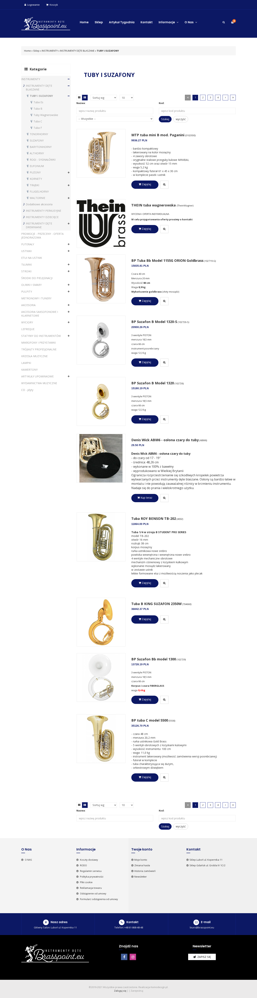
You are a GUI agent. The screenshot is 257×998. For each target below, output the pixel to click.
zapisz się (204, 957)
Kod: (161, 103)
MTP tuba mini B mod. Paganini (157, 135)
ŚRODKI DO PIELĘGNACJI (36, 278)
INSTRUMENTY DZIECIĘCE (42, 217)
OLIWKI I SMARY (31, 285)
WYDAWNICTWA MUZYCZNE (39, 383)
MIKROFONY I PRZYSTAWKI (38, 342)
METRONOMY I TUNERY (36, 298)
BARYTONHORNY (41, 147)
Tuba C (37, 121)
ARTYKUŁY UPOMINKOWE (37, 376)
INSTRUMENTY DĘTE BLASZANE (77, 50)
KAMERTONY (29, 369)
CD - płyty (27, 390)
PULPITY (26, 291)
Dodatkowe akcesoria (39, 204)
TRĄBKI (34, 185)
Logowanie (33, 4)
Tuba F (37, 127)
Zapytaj (146, 184)
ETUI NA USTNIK (31, 258)
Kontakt (147, 22)
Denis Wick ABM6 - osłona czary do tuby (165, 440)
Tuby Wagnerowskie (45, 115)
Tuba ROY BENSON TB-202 (153, 518)
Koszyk (54, 4)
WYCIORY (27, 322)
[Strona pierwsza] (188, 97)
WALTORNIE (37, 198)
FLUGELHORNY (39, 191)
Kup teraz (146, 497)
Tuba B (37, 108)
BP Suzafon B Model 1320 (152, 383)
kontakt (187, 219)
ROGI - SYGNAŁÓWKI (43, 159)
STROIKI (26, 271)
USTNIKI (26, 251)
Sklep (99, 22)
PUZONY (35, 172)
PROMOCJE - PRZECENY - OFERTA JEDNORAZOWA (42, 235)
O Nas (189, 22)
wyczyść (181, 119)
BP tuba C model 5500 (149, 720)
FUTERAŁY (27, 244)
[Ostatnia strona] (233, 97)
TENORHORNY (39, 134)
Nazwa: (81, 103)
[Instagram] (133, 957)
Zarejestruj (137, 990)
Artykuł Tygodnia (122, 22)
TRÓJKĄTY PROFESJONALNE (38, 349)
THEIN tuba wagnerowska (154, 205)
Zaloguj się (120, 990)
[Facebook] (124, 957)
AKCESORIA (28, 305)
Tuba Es (38, 102)
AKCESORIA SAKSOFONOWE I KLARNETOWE (39, 313)
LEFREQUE (27, 329)
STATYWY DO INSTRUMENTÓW (41, 336)
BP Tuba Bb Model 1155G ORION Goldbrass (167, 260)
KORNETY (36, 179)
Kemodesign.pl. (159, 987)
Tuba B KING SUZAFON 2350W (156, 603)
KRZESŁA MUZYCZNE (34, 356)
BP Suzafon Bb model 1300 (153, 659)
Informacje (167, 22)
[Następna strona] (225, 97)
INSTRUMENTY (50, 50)
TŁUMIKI (26, 264)
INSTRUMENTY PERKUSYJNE (43, 210)
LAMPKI (26, 363)
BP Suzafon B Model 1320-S (154, 321)
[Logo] (45, 23)
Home (84, 22)
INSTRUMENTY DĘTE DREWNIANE (39, 225)
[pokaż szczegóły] (164, 185)
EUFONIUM (37, 166)
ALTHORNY (37, 153)
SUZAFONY (37, 140)
